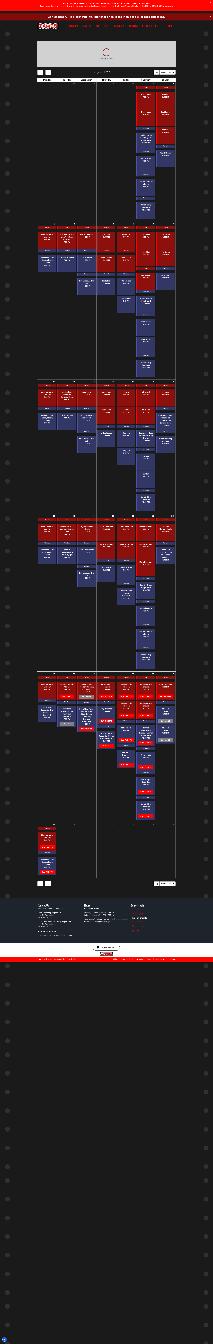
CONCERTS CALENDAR (117, 26)
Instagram (139, 1294)
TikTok (137, 1312)
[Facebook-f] (133, 1290)
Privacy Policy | (128, 1340)
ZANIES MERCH (169, 26)
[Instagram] (133, 1294)
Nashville (106, 1328)
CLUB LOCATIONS (152, 26)
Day (154, 47)
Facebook (138, 1290)
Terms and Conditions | (145, 1340)
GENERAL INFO (86, 26)
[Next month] (48, 46)
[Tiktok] (133, 1312)
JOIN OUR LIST (101, 26)
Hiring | (117, 1340)
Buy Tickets (67, 954)
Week (162, 47)
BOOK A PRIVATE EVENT (135, 26)
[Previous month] (40, 46)
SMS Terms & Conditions (165, 1340)
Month (171, 47)
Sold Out (66, 1001)
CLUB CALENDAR (73, 26)
